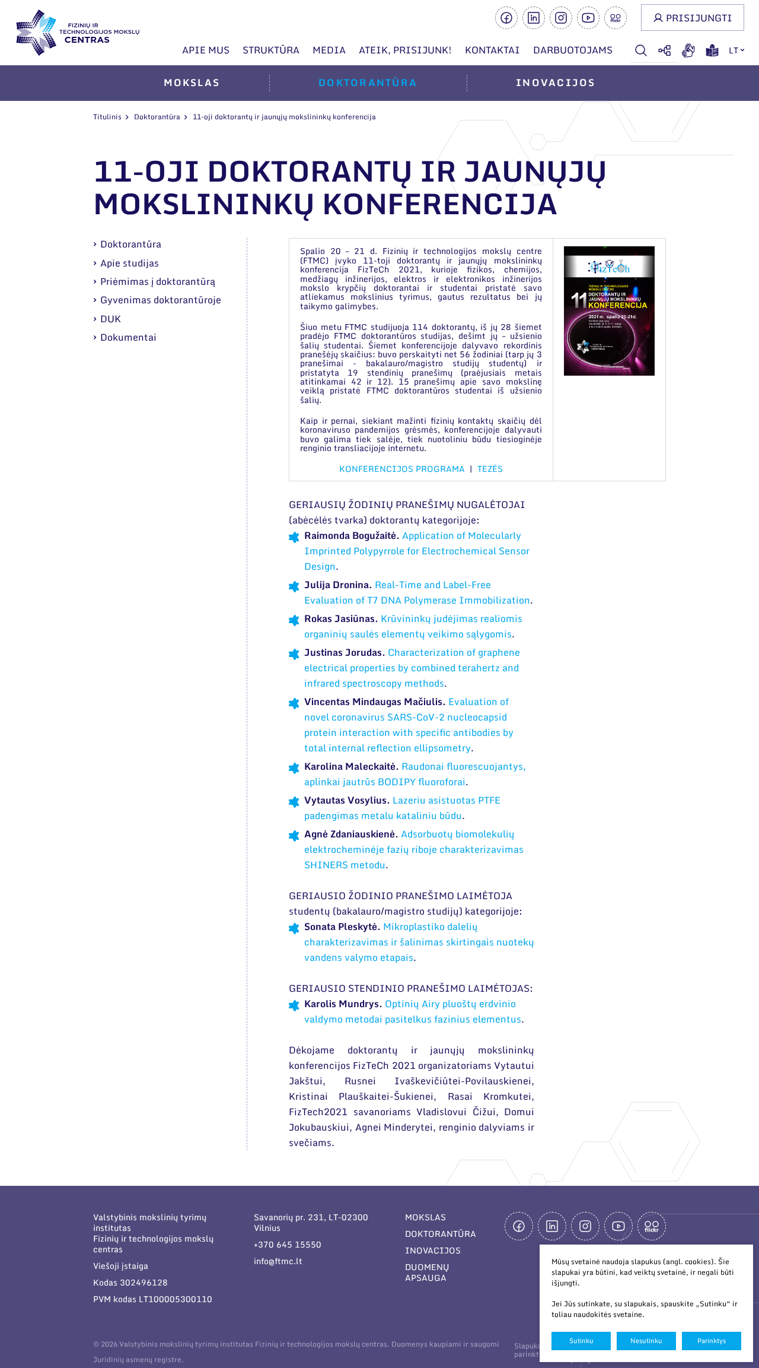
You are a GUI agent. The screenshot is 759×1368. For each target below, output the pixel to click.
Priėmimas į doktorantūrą (157, 281)
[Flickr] (615, 18)
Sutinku (581, 1340)
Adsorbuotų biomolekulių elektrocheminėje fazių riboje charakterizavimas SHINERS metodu (414, 849)
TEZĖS (490, 468)
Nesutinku (646, 1340)
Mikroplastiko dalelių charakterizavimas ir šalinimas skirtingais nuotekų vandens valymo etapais (419, 942)
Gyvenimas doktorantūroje (160, 299)
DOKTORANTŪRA (440, 1233)
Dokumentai (128, 337)
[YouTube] (588, 18)
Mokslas (192, 82)
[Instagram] (561, 18)
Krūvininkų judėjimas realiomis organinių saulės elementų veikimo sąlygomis (413, 626)
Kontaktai (492, 50)
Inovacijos (555, 82)
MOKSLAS (425, 1217)
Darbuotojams (573, 50)
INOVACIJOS (433, 1250)
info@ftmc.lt (278, 1261)
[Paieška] (641, 50)
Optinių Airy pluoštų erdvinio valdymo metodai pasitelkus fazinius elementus (412, 1011)
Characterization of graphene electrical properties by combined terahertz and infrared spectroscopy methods (412, 668)
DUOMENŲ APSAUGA (427, 1272)
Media (329, 50)
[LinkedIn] (533, 18)
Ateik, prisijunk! (405, 50)
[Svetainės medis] (665, 50)
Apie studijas (129, 263)
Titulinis (107, 116)
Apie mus (205, 50)
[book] (712, 50)
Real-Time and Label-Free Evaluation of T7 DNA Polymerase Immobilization (417, 592)
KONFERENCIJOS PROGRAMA (402, 468)
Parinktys (711, 1340)
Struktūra (271, 50)
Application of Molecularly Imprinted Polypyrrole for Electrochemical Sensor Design (417, 551)
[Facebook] (506, 18)
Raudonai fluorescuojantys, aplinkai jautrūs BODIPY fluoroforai (415, 773)
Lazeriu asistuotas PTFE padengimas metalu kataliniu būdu (402, 807)
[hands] (688, 50)
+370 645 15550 (287, 1244)
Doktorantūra (367, 82)
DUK (110, 318)
